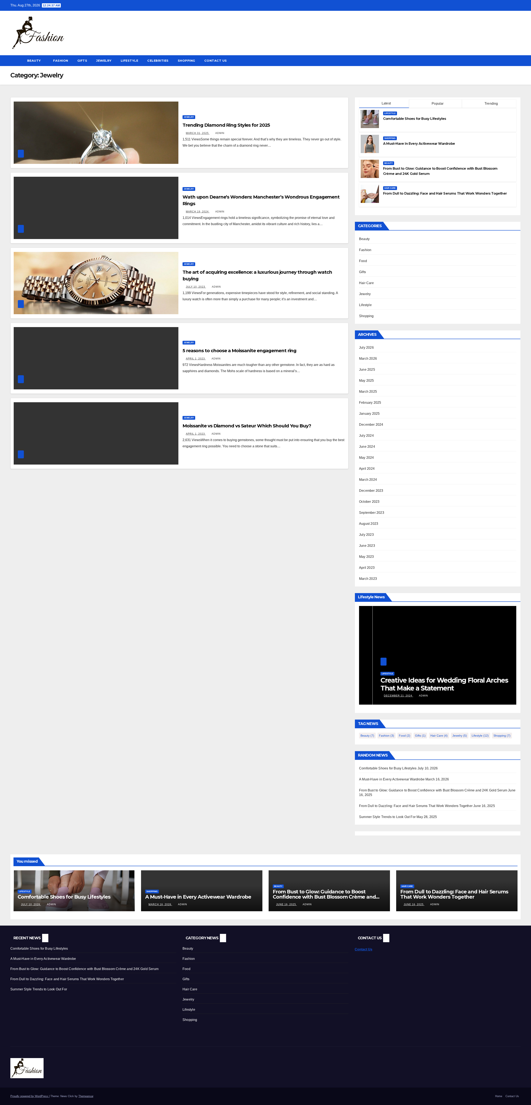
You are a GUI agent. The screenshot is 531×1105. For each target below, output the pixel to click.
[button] (517, 60)
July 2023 (366, 534)
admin (219, 133)
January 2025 (369, 413)
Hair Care (390, 188)
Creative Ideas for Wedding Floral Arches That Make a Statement (430, 684)
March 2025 (368, 391)
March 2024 (368, 479)
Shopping (186, 61)
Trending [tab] (491, 103)
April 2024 (367, 468)
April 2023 (367, 567)
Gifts (82, 61)
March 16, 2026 (160, 904)
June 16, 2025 (286, 904)
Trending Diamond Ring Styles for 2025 (226, 125)
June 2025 (367, 369)
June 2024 (367, 446)
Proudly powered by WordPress (29, 1096)
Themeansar (85, 1096)
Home (498, 1096)
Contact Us (215, 61)
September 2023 (371, 512)
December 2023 (371, 490)
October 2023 (369, 501)
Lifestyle (129, 61)
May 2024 (366, 457)
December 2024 (371, 424)
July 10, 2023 (196, 286)
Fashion (60, 61)
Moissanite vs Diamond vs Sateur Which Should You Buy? (247, 426)
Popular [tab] (437, 103)
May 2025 (366, 380)
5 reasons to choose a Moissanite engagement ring (239, 350)
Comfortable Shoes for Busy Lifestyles (414, 119)
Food (363, 261)
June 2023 (367, 545)
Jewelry (104, 61)
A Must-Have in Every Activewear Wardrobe (419, 144)
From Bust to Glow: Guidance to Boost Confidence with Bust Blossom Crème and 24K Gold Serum (433, 790)
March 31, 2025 (197, 133)
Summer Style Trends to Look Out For (387, 817)
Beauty (34, 61)
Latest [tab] (386, 103)
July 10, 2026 (31, 904)
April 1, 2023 (196, 358)
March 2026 (368, 358)
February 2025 (370, 402)
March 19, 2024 (197, 211)
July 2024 (366, 435)
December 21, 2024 (384, 695)
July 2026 (366, 347)
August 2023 (368, 523)
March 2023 (368, 578)
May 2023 (366, 556)
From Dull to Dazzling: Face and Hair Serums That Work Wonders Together (445, 193)
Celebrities (158, 61)
